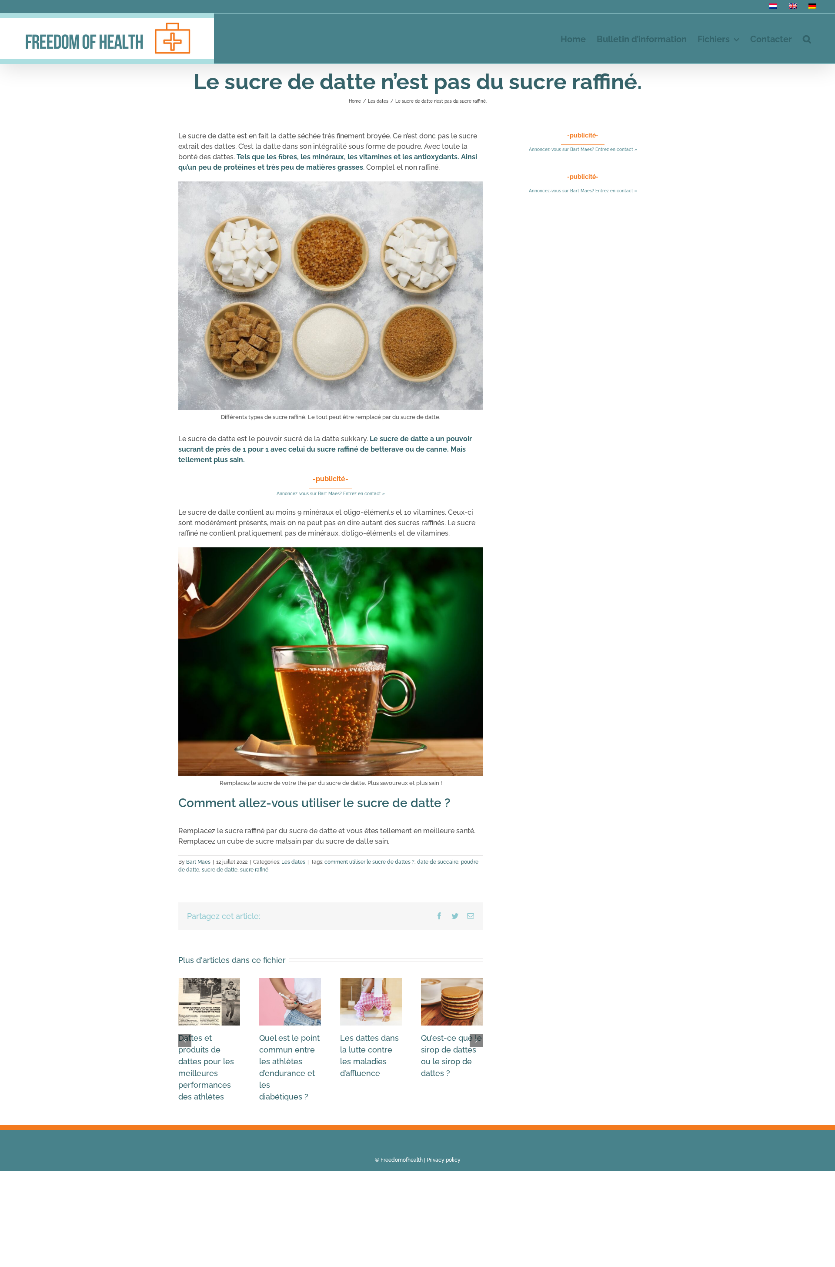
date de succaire (437, 862)
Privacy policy (444, 1160)
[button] (807, 38)
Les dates (293, 862)
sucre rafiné (254, 870)
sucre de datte (219, 870)
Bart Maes (198, 862)
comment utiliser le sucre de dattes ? (369, 862)
